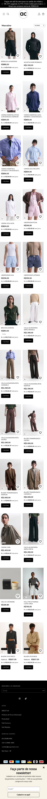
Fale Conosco (6, 723)
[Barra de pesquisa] (8, 14)
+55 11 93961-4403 (8, 743)
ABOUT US (5, 711)
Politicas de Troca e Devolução (11, 715)
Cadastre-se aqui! (23, 795)
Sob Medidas (6, 727)
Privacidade (5, 719)
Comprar (6, 72)
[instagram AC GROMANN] (20, 698)
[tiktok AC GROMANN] (26, 698)
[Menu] (4, 14)
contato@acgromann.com (10, 747)
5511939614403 (7, 739)
